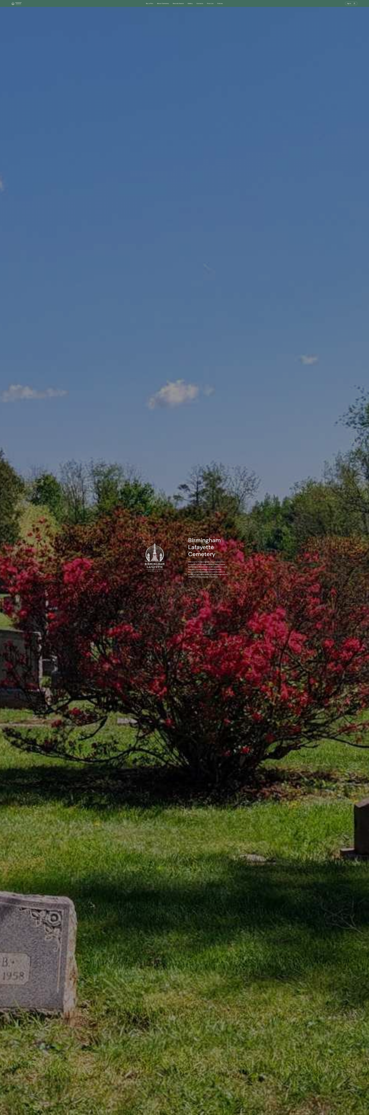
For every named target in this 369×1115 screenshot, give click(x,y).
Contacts (200, 3)
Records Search (178, 3)
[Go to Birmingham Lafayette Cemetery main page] (18, 3)
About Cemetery (163, 3)
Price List (210, 3)
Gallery (190, 3)
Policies (220, 3)
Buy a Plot (149, 3)
